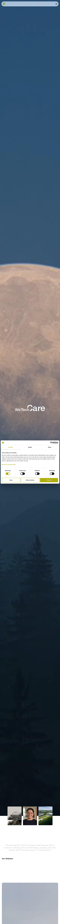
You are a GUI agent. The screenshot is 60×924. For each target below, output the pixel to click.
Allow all (49, 480)
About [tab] (49, 447)
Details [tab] (30, 447)
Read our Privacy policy (9, 464)
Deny (11, 480)
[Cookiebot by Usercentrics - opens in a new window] (51, 443)
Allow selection (30, 480)
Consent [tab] (10, 447)
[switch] (22, 473)
